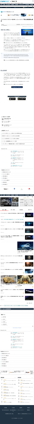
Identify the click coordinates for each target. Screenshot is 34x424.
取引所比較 (27, 4)
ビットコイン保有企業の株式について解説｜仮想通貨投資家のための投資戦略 (17, 60)
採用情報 (31, 4)
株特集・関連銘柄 (21, 3)
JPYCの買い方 (5, 178)
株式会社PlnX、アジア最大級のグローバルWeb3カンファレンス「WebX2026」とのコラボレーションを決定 (19, 372)
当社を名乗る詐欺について (13, 411)
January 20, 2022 (16, 57)
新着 (4, 4)
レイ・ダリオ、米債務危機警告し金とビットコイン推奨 (9, 285)
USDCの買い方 (5, 176)
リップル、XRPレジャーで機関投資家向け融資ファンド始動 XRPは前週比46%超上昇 (25, 251)
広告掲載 (5, 407)
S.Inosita (2, 24)
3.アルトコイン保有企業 (24, 305)
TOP (1, 4)
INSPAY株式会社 (15, 151)
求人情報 (13, 407)
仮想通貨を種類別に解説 (7, 118)
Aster (13, 162)
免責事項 (20, 407)
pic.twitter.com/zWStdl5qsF (25, 55)
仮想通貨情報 (18, 24)
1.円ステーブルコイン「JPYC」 (8, 305)
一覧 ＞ (32, 197)
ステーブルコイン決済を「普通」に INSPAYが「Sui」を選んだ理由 (18, 152)
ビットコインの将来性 (3, 3)
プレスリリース (21, 4)
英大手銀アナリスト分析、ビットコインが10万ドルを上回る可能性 (25, 285)
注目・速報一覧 (29, 303)
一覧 (31, 130)
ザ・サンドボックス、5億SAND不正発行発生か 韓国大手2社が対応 (12, 213)
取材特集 (16, 4)
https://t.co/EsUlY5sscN (17, 55)
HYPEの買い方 (5, 184)
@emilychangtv (6, 55)
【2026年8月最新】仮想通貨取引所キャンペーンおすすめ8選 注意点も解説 (13, 219)
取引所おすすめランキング (6, 353)
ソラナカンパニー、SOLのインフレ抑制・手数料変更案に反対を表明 (12, 222)
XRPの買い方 (5, 182)
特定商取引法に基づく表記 (9, 413)
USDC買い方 (9, 3)
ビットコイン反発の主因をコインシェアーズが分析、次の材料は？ (12, 269)
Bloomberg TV (5, 25)
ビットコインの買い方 (7, 121)
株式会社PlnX (15, 157)
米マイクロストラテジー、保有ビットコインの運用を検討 (14, 84)
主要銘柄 (12, 4)
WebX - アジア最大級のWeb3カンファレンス (24, 413)
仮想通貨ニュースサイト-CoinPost (18, 418)
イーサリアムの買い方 (6, 180)
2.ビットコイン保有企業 (17, 305)
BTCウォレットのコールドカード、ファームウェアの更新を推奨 (11, 255)
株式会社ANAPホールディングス (17, 165)
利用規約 (28, 407)
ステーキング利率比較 (14, 3)
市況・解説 (8, 4)
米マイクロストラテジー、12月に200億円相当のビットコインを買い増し (16, 42)
